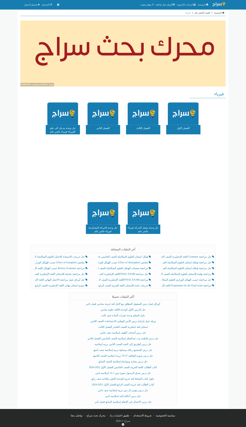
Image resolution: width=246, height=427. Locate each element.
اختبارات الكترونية (185, 4)
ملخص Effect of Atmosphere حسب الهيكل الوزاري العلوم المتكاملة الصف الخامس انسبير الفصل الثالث (122, 262)
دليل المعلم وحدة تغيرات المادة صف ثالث (123, 315)
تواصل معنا (76, 415)
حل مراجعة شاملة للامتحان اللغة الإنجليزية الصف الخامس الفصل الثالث (58, 274)
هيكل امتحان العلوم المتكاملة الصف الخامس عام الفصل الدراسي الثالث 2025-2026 (122, 256)
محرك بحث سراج (96, 415)
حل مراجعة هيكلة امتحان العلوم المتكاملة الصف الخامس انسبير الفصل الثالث (185, 262)
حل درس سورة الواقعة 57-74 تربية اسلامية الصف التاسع (123, 355)
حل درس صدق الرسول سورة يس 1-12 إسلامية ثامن (123, 373)
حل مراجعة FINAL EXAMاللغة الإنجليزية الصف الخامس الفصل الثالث (122, 274)
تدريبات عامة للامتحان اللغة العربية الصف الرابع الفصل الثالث (122, 285)
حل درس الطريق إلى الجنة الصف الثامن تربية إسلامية (123, 344)
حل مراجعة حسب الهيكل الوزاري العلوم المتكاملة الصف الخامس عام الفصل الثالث (185, 279)
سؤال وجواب (146, 4)
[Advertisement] (123, 170)
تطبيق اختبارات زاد (119, 415)
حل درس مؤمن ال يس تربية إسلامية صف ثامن (123, 390)
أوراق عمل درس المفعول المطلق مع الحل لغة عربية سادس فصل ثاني (123, 304)
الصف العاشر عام (202, 13)
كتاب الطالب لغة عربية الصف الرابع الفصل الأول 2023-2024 (123, 384)
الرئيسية (202, 4)
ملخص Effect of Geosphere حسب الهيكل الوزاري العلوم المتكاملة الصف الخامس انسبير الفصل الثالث (58, 262)
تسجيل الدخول (31, 4)
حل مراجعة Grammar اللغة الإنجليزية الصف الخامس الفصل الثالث (185, 256)
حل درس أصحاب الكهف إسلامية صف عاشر (123, 332)
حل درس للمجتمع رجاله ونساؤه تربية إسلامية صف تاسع (123, 350)
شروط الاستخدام (142, 415)
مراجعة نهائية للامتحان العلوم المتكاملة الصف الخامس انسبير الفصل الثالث (185, 274)
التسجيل (46, 4)
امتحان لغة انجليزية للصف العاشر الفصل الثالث (123, 327)
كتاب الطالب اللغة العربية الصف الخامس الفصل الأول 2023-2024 (123, 367)
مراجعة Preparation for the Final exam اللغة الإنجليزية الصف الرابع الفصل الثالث (185, 285)
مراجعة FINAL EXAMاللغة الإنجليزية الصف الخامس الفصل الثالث (122, 279)
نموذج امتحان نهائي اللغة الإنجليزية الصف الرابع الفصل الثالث (58, 285)
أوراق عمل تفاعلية (164, 4)
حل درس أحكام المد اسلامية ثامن (123, 396)
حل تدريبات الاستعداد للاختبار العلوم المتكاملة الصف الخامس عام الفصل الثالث (58, 256)
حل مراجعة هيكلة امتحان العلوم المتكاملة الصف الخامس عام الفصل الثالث (185, 268)
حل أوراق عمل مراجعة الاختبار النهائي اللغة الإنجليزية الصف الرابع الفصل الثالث (58, 279)
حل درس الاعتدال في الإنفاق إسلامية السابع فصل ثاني (123, 402)
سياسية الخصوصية (165, 415)
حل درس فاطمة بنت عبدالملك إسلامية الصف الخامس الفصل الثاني (123, 338)
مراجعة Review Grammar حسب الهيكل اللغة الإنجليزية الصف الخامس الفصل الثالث (58, 268)
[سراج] (218, 4)
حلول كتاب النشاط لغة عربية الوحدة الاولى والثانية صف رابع (123, 378)
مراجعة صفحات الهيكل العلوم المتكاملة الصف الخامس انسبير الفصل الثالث (122, 268)
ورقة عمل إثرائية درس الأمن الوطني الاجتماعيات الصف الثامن (123, 321)
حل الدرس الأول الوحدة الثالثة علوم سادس (123, 309)
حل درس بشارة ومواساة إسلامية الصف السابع (123, 361)
